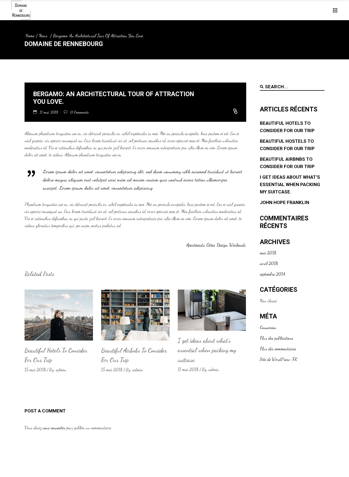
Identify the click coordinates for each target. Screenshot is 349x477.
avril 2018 (269, 263)
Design (222, 244)
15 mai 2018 (35, 369)
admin (61, 369)
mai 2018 (268, 252)
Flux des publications (276, 338)
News (43, 35)
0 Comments (79, 112)
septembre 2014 (272, 274)
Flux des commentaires (278, 348)
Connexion (268, 327)
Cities (210, 244)
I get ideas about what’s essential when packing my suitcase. (207, 350)
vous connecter (54, 427)
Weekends (237, 244)
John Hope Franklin (284, 202)
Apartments (195, 244)
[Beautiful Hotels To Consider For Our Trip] (59, 315)
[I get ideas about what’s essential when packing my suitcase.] (212, 310)
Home (30, 35)
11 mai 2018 (49, 112)
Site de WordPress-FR (278, 359)
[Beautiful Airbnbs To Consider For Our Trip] (135, 315)
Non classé (268, 300)
